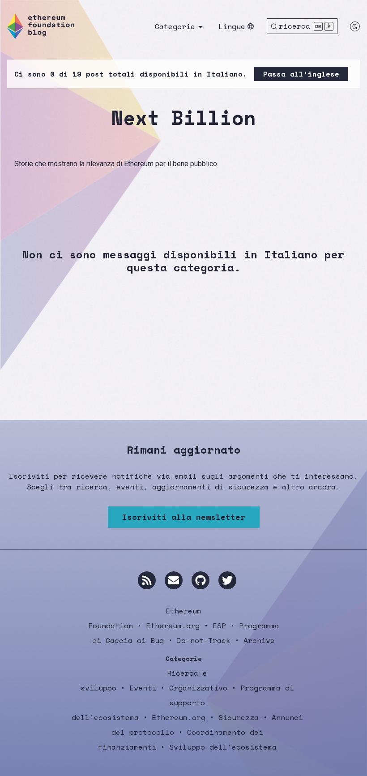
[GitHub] (200, 580)
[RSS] (147, 580)
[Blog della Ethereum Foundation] (40, 26)
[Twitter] (227, 580)
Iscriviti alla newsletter (183, 517)
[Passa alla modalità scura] (355, 26)
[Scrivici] (174, 580)
